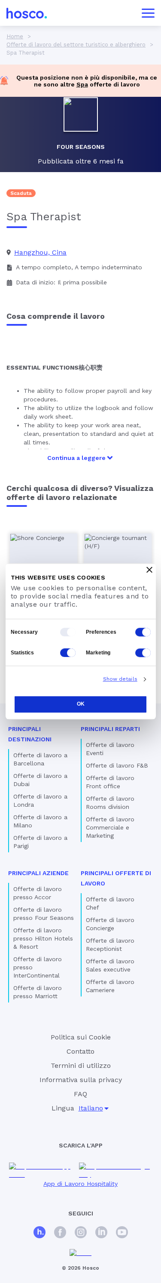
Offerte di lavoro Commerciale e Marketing (110, 827)
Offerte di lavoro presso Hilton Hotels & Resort (43, 938)
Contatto (80, 1051)
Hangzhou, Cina (40, 252)
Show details (120, 679)
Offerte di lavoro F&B (117, 765)
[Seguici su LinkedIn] (101, 1233)
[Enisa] (80, 1253)
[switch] (143, 632)
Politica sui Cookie (81, 1037)
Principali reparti (110, 728)
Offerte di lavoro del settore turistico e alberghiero (76, 44)
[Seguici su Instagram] (80, 1233)
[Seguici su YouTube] (122, 1233)
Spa (82, 84)
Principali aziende (38, 873)
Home (14, 36)
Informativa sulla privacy (80, 1080)
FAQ (80, 1094)
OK (81, 704)
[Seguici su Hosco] (39, 1233)
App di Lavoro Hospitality (80, 1183)
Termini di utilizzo (81, 1065)
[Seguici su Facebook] (60, 1233)
